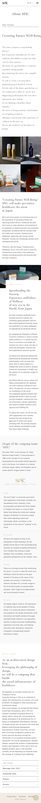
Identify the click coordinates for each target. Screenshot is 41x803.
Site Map (31, 796)
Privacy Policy (11, 796)
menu (37, 3)
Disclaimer (22, 796)
